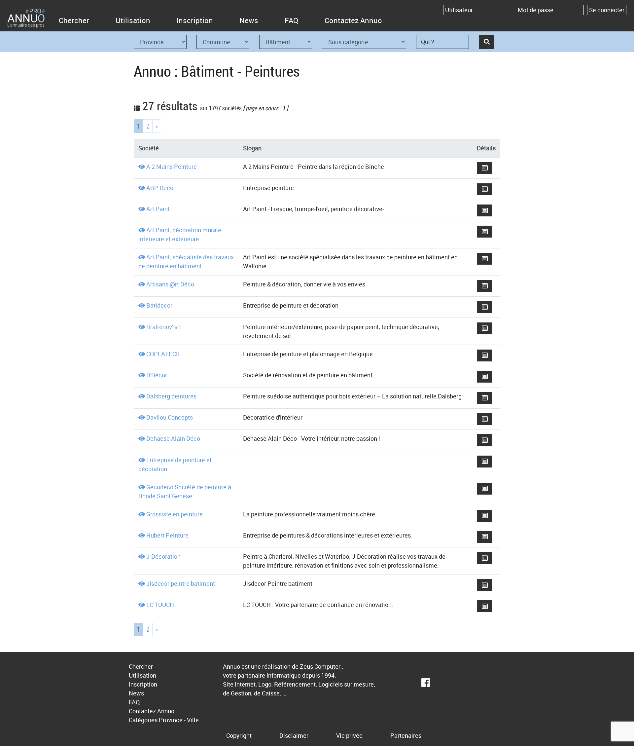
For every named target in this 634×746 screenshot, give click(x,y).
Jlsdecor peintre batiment (180, 583)
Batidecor (159, 305)
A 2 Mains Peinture (171, 166)
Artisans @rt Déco (170, 284)
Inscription (195, 20)
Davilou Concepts (169, 417)
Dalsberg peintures (171, 396)
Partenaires (405, 735)
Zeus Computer (320, 666)
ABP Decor (160, 188)
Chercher (74, 20)
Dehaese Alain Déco (173, 438)
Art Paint (158, 209)
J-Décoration (163, 556)
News (248, 20)
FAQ (291, 20)
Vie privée (349, 735)
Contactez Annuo (353, 20)
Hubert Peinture (167, 535)
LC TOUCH (160, 605)
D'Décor (156, 375)
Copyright (239, 735)
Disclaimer (293, 735)
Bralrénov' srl (163, 327)
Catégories (143, 720)
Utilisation (133, 20)
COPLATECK (163, 354)
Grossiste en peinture (174, 514)
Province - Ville (179, 720)
